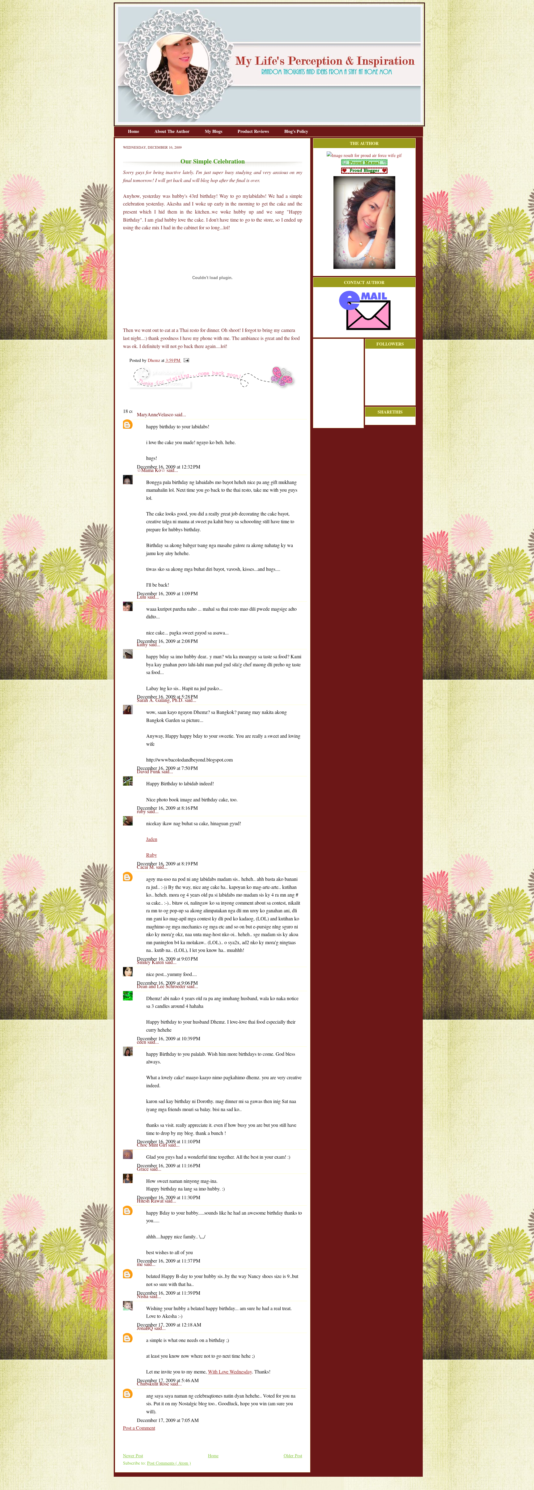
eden (142, 1041)
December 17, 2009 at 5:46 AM (168, 1380)
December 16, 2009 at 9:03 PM (167, 958)
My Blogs (214, 131)
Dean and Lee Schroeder (162, 986)
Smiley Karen (151, 962)
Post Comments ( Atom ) (169, 1463)
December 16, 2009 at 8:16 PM (167, 807)
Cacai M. (146, 867)
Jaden (151, 839)
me (140, 1264)
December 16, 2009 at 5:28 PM (167, 696)
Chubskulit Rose (153, 1383)
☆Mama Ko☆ (152, 470)
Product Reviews (254, 131)
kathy (143, 644)
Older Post (293, 1455)
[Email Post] (185, 360)
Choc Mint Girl (152, 1144)
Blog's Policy (296, 131)
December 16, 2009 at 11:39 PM (168, 1292)
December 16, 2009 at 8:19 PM (167, 863)
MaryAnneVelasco (156, 414)
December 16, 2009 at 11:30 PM (168, 1197)
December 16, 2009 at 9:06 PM (167, 982)
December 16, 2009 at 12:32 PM (168, 466)
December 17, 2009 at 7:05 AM (168, 1420)
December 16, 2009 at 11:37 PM (168, 1260)
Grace (143, 1168)
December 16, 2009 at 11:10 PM (168, 1141)
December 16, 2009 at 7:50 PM (167, 768)
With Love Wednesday (230, 1371)
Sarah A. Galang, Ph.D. (161, 700)
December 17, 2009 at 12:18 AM (169, 1324)
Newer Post (133, 1455)
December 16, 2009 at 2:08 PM (167, 641)
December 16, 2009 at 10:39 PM (168, 1038)
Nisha (143, 1296)
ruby (142, 811)
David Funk (149, 771)
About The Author (173, 131)
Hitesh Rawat (151, 1200)
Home (134, 131)
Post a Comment (139, 1427)
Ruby (151, 854)
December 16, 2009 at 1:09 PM (167, 593)
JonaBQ (145, 1328)
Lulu (142, 596)
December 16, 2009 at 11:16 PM (168, 1165)
